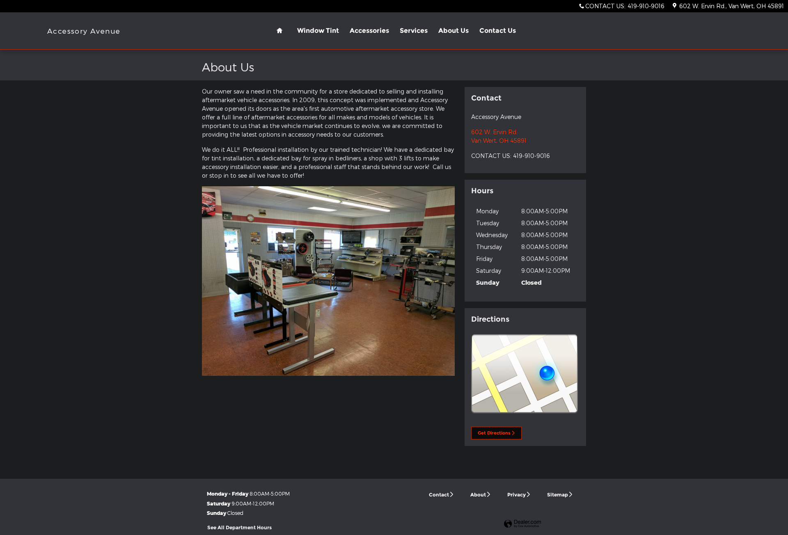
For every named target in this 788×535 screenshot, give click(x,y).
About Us (453, 30)
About (478, 495)
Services (414, 30)
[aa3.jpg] (328, 281)
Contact (439, 495)
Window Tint (318, 30)
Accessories (369, 30)
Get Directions (494, 433)
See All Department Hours (239, 527)
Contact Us (497, 30)
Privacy (516, 495)
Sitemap (557, 495)
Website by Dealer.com (522, 524)
